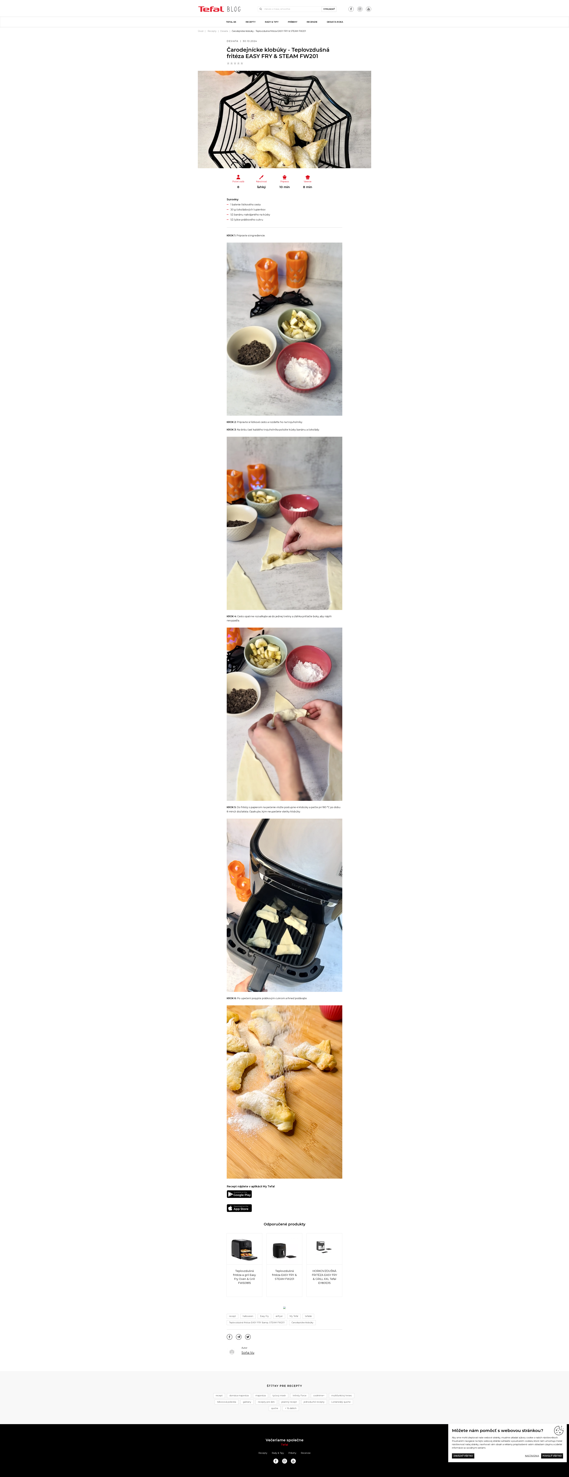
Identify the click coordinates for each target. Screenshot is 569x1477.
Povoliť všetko (552, 1455)
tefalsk (308, 1316)
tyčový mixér (279, 1395)
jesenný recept (289, 1402)
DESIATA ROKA (335, 22)
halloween (248, 1316)
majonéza (260, 1395)
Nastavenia (532, 1455)
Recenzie (312, 22)
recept (232, 1316)
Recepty (250, 22)
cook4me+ (319, 1395)
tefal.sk (231, 22)
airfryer (279, 1316)
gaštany (247, 1402)
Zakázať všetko (463, 1455)
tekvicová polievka (226, 1402)
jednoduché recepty (314, 1402)
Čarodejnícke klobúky (302, 1322)
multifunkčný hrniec (341, 1395)
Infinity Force (299, 1395)
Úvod (200, 31)
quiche (274, 1408)
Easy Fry (264, 1316)
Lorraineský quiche (341, 1402)
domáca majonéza (239, 1395)
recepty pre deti (266, 1402)
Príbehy (292, 22)
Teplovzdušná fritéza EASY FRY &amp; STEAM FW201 (257, 1322)
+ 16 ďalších (291, 1408)
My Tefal (294, 1316)
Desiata (224, 31)
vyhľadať (329, 9)
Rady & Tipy (271, 22)
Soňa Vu (248, 1352)
